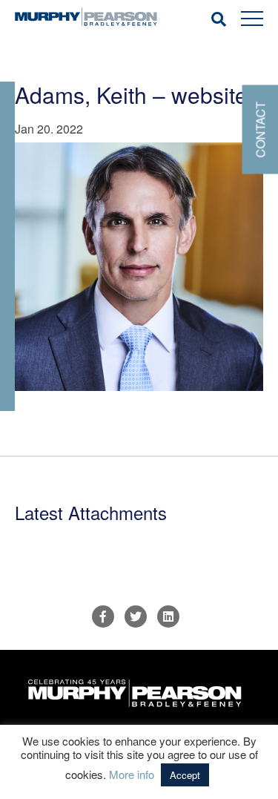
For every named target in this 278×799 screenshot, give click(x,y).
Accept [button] (185, 775)
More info (131, 774)
